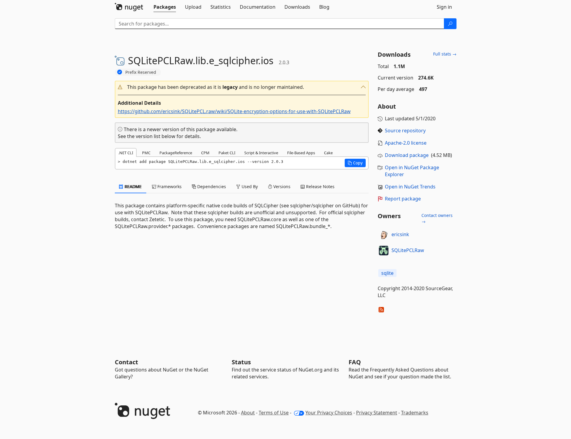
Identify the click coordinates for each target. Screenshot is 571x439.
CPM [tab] (205, 152)
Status (241, 362)
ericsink (400, 234)
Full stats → (445, 54)
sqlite (387, 273)
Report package (403, 198)
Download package (407, 155)
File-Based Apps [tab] (301, 152)
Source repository (405, 130)
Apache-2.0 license (406, 143)
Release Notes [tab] (320, 186)
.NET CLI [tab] (125, 152)
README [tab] (132, 186)
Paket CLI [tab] (227, 152)
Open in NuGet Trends (410, 186)
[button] (242, 87)
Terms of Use (274, 412)
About (248, 412)
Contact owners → (437, 218)
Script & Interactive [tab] (261, 152)
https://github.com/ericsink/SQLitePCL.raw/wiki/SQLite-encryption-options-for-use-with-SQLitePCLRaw (234, 111)
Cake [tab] (328, 152)
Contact (126, 362)
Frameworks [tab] (169, 186)
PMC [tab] (146, 152)
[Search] (450, 23)
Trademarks (414, 412)
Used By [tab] (249, 186)
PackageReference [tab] (175, 152)
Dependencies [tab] (211, 186)
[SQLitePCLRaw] (383, 250)
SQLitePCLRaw (407, 250)
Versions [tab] (281, 186)
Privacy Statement (376, 412)
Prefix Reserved (140, 72)
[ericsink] (383, 234)
